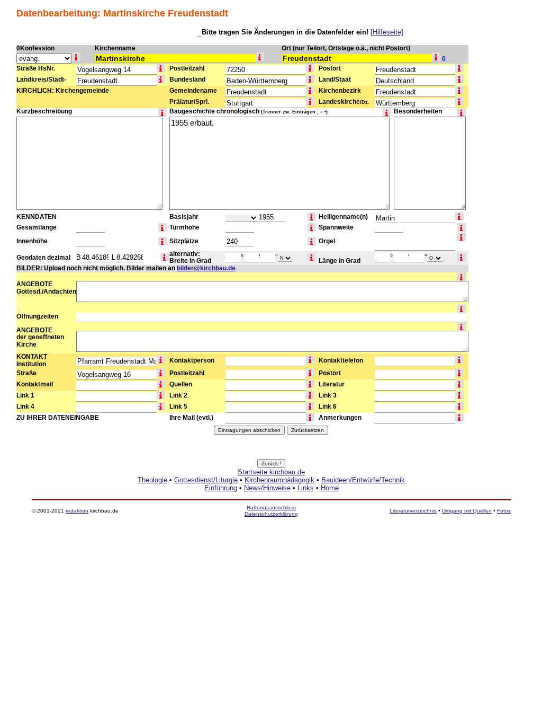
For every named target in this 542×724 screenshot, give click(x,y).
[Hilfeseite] (387, 32)
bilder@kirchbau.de (206, 268)
